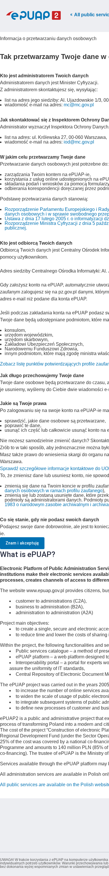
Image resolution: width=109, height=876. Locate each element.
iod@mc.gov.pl (79, 141)
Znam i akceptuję (22, 543)
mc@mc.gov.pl (79, 104)
